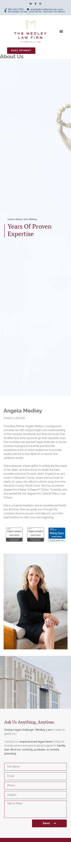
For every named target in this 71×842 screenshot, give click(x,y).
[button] (61, 31)
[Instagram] (40, 3)
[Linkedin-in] (31, 3)
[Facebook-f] (35, 3)
